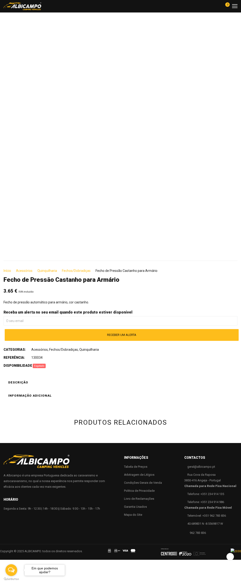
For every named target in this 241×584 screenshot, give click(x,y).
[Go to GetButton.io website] (11, 579)
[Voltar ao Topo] (230, 556)
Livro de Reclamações (139, 498)
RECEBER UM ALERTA (121, 335)
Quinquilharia (47, 271)
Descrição (18, 382)
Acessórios (24, 271)
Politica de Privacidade (139, 490)
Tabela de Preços (135, 466)
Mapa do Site (133, 514)
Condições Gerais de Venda (143, 482)
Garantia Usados (135, 506)
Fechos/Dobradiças (76, 271)
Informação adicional (30, 395)
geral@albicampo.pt (201, 466)
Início (7, 271)
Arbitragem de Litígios (139, 474)
